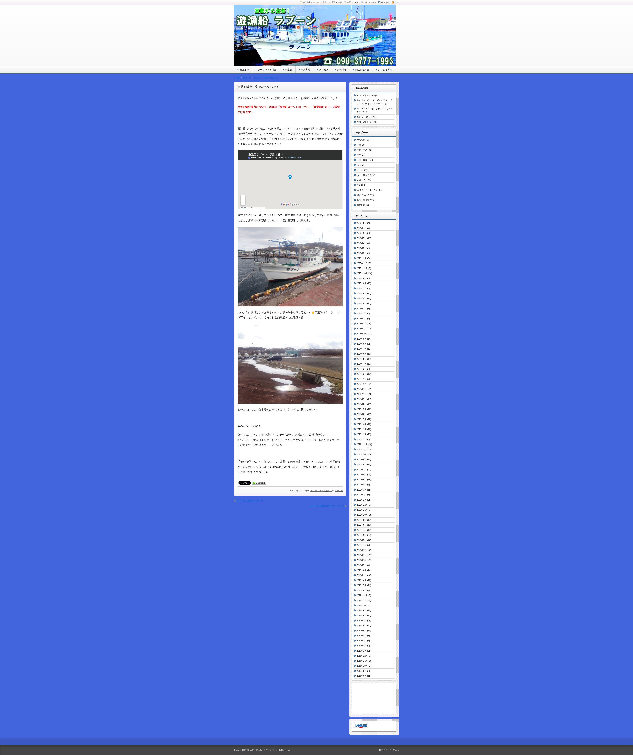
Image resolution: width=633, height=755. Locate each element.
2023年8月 (362, 404)
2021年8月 (362, 525)
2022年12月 (362, 444)
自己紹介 (244, 69)
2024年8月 (362, 344)
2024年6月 (362, 354)
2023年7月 (362, 409)
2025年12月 (362, 263)
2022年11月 (362, 449)
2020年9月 (362, 565)
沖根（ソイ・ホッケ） (367, 190)
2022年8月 (362, 464)
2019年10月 (362, 605)
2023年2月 (362, 434)
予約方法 (305, 69)
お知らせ (339, 490)
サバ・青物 (362, 160)
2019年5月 (362, 630)
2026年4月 (362, 243)
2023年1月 (362, 439)
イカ (359, 145)
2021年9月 (362, 520)
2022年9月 (362, 459)
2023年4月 (362, 424)
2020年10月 (362, 560)
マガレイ (361, 180)
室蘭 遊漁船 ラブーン (261, 750)
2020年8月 (362, 570)
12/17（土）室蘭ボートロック (249, 501)
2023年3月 (362, 429)
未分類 (360, 185)
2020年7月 (362, 575)
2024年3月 (362, 369)
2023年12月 (362, 384)
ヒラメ (360, 170)
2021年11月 (362, 510)
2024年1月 (362, 379)
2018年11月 (362, 661)
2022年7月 (362, 469)
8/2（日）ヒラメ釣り (367, 117)
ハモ (359, 165)
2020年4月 (362, 590)
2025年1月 (362, 318)
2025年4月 (362, 303)
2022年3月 (362, 490)
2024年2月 (362, 374)
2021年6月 (362, 535)
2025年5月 (362, 298)
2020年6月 (362, 580)
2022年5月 (362, 479)
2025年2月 (362, 313)
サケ (359, 155)
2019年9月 (362, 610)
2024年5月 (362, 359)
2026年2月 (362, 253)
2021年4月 (362, 545)
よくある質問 (385, 69)
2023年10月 (362, 394)
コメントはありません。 (321, 490)
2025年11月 (362, 268)
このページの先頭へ (390, 750)
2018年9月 (362, 671)
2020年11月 (362, 555)
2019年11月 (362, 600)
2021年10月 (362, 515)
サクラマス (362, 150)
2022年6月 (362, 474)
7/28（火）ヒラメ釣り (367, 122)
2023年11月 (362, 389)
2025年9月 (362, 278)
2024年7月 (362, 349)
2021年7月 (362, 530)
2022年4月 (362, 484)
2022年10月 (362, 454)
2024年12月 (362, 323)
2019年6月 (362, 625)
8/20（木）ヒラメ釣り (367, 95)
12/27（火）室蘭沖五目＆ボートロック (326, 506)
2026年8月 (362, 223)
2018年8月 (362, 676)
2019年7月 (362, 620)
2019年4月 (362, 635)
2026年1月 (362, 258)
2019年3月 (362, 641)
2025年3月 (362, 308)
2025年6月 (362, 293)
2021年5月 (362, 540)
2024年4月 (362, 364)
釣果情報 (342, 69)
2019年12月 (362, 595)
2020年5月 (362, 585)
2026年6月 (362, 233)
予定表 (288, 69)
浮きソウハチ (363, 195)
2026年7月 (362, 228)
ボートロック (363, 175)
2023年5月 (362, 419)
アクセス (323, 69)
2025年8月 (362, 283)
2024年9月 (362, 339)
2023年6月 (362, 414)
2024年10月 (362, 333)
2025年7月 (362, 288)
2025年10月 (362, 273)
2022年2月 (362, 494)
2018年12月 (362, 656)
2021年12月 (362, 505)
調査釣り (361, 205)
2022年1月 (362, 500)
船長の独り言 (362, 69)
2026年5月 (362, 238)
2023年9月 (362, 399)
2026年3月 (362, 248)
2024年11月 (362, 329)
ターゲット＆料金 (267, 69)
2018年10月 (362, 666)
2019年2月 (362, 645)
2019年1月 (362, 651)
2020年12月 (362, 550)
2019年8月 (362, 615)
